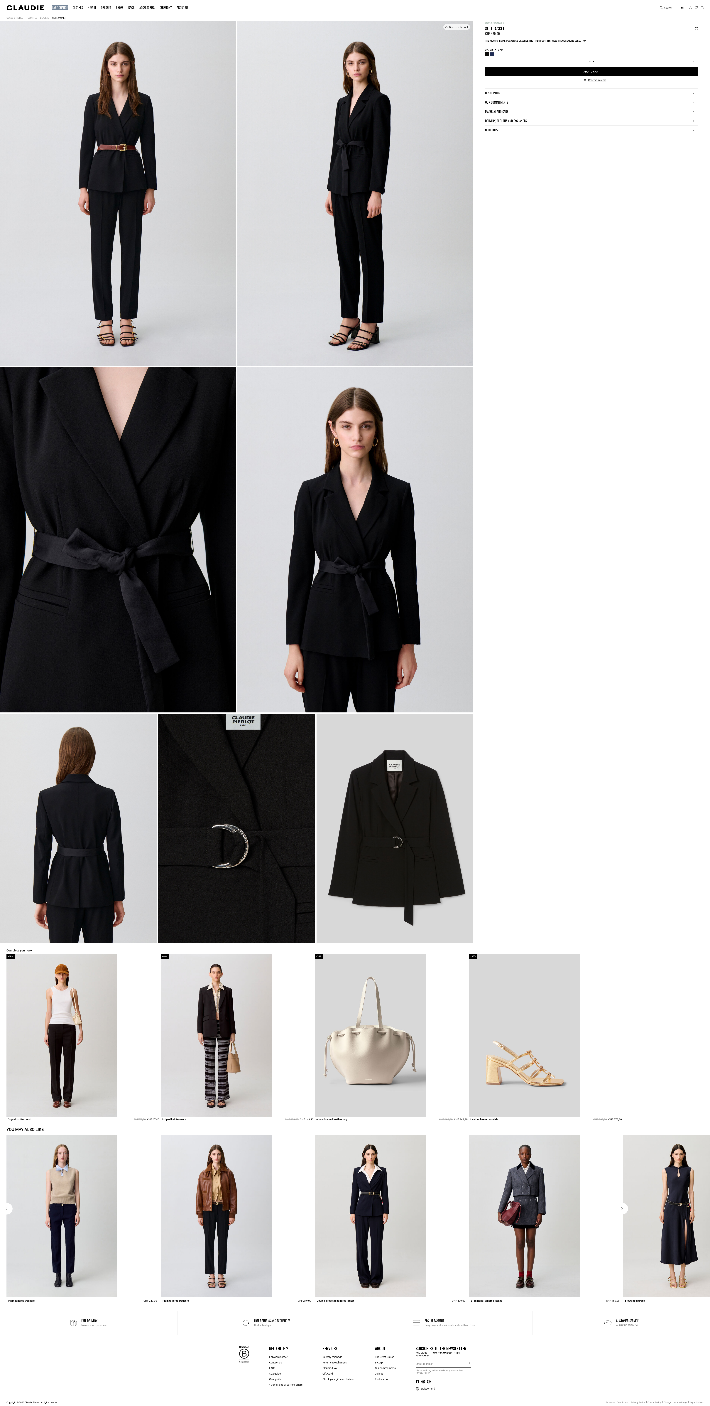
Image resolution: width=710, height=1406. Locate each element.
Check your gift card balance (338, 1379)
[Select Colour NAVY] (492, 54)
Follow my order (278, 1356)
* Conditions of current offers (285, 1384)
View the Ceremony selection (569, 41)
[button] (58, 7)
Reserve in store (597, 80)
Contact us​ (275, 1362)
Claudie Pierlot (15, 18)
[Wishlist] (696, 28)
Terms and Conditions (617, 1402)
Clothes (32, 18)
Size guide (275, 1373)
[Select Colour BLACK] (487, 54)
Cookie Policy (654, 1402)
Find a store (381, 1379)
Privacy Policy (637, 1402)
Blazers (44, 18)
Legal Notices (696, 1402)
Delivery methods (332, 1356)
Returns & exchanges (334, 1362)
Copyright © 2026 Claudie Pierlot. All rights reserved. (32, 1402)
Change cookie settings (675, 1402)
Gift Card (327, 1373)
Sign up (469, 1363)
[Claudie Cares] (244, 1354)
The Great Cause (384, 1356)
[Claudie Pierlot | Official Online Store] (25, 7)
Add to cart (592, 71)
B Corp (379, 1362)
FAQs (272, 1368)
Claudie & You (330, 1368)
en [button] (682, 7)
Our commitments (385, 1368)
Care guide (275, 1379)
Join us (379, 1373)
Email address (424, 1363)
